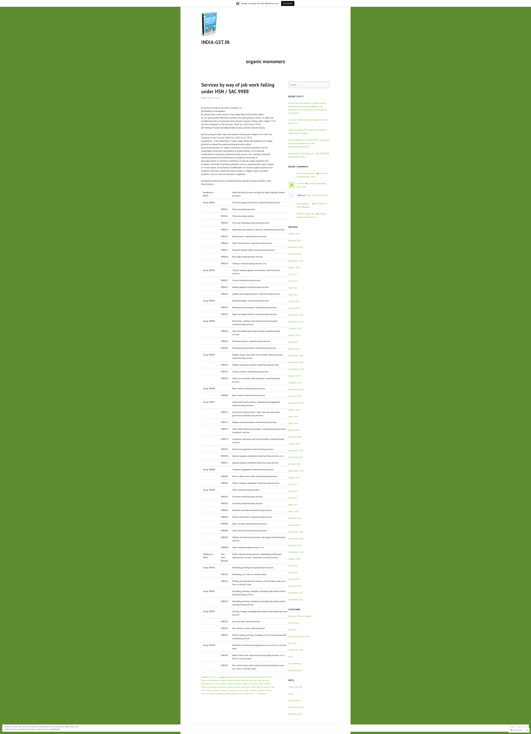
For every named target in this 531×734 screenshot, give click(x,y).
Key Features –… (304, 203)
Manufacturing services (210, 683)
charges (229, 677)
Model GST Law (295, 650)
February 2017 (295, 518)
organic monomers (250, 683)
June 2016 (293, 572)
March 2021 (294, 301)
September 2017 (296, 470)
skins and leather (208, 693)
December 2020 (295, 314)
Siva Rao (301, 183)
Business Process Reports (300, 616)
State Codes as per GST (317, 195)
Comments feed (295, 707)
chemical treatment (259, 677)
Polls (290, 656)
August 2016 (294, 558)
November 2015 (296, 599)
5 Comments (261, 693)
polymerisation (234, 687)
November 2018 (296, 389)
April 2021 (293, 294)
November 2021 (296, 247)
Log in (291, 693)
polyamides (212, 687)
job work (265, 680)
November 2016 (296, 538)
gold (252, 680)
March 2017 (294, 511)
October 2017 (294, 464)
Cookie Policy (55, 729)
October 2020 (294, 328)
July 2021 (292, 274)
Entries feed (294, 700)
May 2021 (293, 287)
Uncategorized (295, 670)
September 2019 (296, 369)
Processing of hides (248, 690)
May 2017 (293, 497)
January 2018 (294, 443)
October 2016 (294, 545)
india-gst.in (215, 42)
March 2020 (294, 348)
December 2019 (295, 355)
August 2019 (294, 375)
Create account (295, 686)
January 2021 (294, 308)
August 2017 (294, 477)
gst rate (258, 680)
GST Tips (213, 677)
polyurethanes (257, 687)
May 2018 (293, 416)
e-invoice (292, 629)
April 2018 (293, 423)
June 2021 (293, 281)
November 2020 (296, 321)
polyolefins (245, 687)
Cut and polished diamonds (238, 680)
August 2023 (294, 233)
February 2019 (295, 382)
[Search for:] (309, 84)
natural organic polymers (231, 683)
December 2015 (295, 592)
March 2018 (294, 430)
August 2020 (294, 335)
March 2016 (294, 579)
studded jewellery (223, 693)
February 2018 (295, 436)
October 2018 (294, 396)
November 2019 (296, 362)
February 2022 (295, 240)
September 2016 (296, 552)
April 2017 (293, 504)
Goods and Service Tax (298, 636)
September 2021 (296, 260)
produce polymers (264, 690)
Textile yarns (249, 693)
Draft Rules (293, 622)
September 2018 (296, 403)
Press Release (294, 663)
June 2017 (293, 491)
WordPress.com (295, 714)
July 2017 (292, 484)
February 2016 (295, 586)
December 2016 (295, 531)
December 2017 (295, 450)
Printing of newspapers (229, 690)
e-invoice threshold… (306, 173)
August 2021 (294, 267)
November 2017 (296, 457)
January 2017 (294, 525)
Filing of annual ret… (306, 213)
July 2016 (292, 565)
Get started (287, 3)
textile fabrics (237, 693)
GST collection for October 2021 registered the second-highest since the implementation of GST (308, 143)
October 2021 (294, 254)
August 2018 (294, 409)
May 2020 (293, 342)
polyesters (222, 687)
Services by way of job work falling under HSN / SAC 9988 (237, 88)
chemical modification (242, 677)
